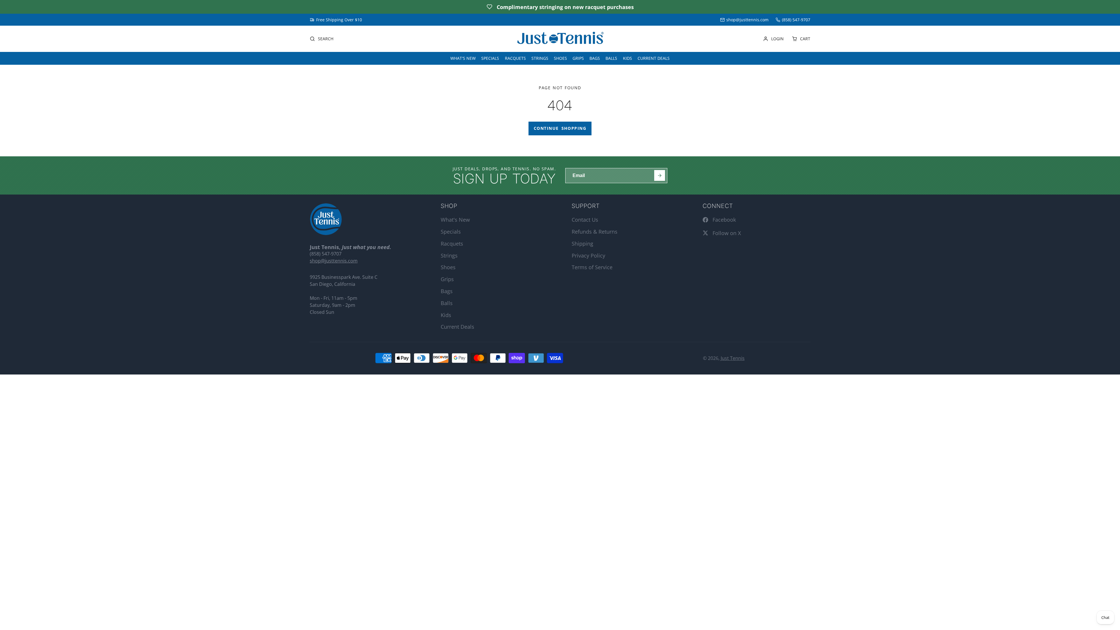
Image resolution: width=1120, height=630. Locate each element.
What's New (463, 58)
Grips (578, 58)
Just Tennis (733, 358)
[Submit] (659, 175)
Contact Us (585, 219)
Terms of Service (592, 267)
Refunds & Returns (594, 231)
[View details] (326, 219)
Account (773, 38)
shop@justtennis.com (747, 19)
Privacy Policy (588, 255)
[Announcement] (560, 7)
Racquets (515, 58)
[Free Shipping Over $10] (336, 20)
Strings (539, 58)
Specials (490, 58)
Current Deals (654, 58)
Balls (611, 58)
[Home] (560, 39)
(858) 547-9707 (796, 19)
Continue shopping (560, 128)
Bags (594, 58)
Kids (627, 58)
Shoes (560, 58)
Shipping (582, 243)
